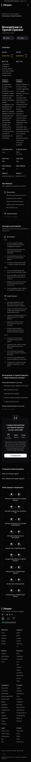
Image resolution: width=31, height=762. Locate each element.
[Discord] (10, 615)
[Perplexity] (20, 751)
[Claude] (22, 751)
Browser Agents (14, 14)
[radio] (2, 754)
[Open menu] (28, 5)
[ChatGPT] (18, 751)
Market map (5, 14)
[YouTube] (2, 615)
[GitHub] (12, 615)
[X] (5, 615)
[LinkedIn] (7, 615)
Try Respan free (15, 455)
